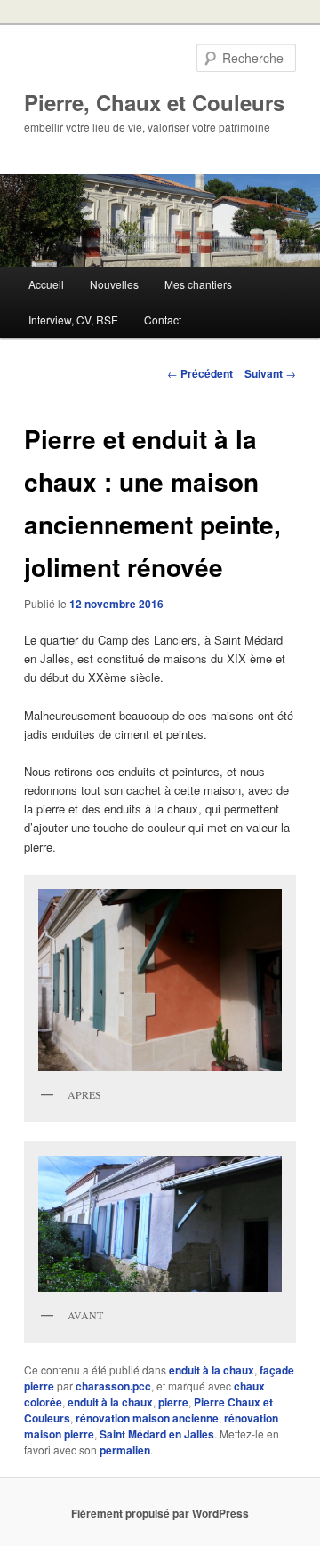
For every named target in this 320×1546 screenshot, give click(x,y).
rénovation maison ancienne (147, 1418)
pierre (173, 1402)
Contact (162, 319)
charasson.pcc (113, 1386)
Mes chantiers (198, 284)
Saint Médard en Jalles (157, 1434)
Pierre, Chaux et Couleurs (154, 102)
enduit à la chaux (211, 1370)
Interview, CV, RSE (73, 319)
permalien (125, 1450)
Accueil (46, 284)
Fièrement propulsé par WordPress (160, 1513)
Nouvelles (114, 284)
